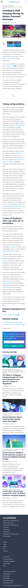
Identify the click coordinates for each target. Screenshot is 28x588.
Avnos (8, 238)
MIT (11, 169)
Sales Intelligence (6, 578)
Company (5, 542)
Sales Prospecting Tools (8, 582)
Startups (20, 7)
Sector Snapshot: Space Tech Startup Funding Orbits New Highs (12, 419)
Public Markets (17, 414)
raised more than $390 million (12, 161)
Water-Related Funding (11, 315)
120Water (5, 256)
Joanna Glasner (6, 22)
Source (20, 194)
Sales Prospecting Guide (8, 580)
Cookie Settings (6, 531)
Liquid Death (6, 287)
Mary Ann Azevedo (6, 461)
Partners (5, 546)
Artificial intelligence (7, 369)
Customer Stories (6, 563)
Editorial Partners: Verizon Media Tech (11, 520)
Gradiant (17, 153)
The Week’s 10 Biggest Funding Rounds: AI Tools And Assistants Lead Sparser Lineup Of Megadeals (12, 379)
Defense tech (17, 369)
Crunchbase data (9, 66)
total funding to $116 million (11, 251)
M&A (12, 414)
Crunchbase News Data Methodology (10, 525)
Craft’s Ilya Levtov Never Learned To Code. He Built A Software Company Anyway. (14, 493)
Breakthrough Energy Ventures (11, 206)
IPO (16, 7)
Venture (4, 8)
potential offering (7, 283)
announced (13, 247)
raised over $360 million (9, 204)
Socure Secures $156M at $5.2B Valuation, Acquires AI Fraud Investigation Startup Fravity (14, 456)
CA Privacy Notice (6, 536)
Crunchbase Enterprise (8, 559)
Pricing (4, 565)
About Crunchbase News (8, 522)
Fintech (23, 449)
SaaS (6, 451)
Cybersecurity (17, 449)
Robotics (4, 372)
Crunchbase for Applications (9, 561)
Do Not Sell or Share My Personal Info (11, 534)
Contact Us (5, 551)
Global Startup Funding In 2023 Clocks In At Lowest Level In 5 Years (14, 323)
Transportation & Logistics (18, 372)
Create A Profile (6, 576)
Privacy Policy (6, 527)
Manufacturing (19, 370)
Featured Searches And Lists (9, 571)
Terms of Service (6, 529)
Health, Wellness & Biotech (8, 7)
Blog (4, 548)
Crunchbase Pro (6, 556)
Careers (4, 544)
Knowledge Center (7, 573)
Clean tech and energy (7, 5)
